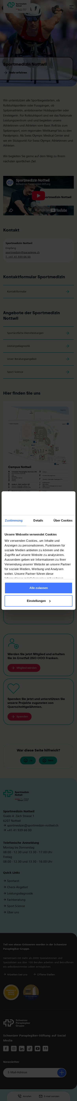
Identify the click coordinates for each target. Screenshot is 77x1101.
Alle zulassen (38, 588)
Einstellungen (36, 600)
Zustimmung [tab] (14, 520)
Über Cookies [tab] (63, 520)
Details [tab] (38, 520)
